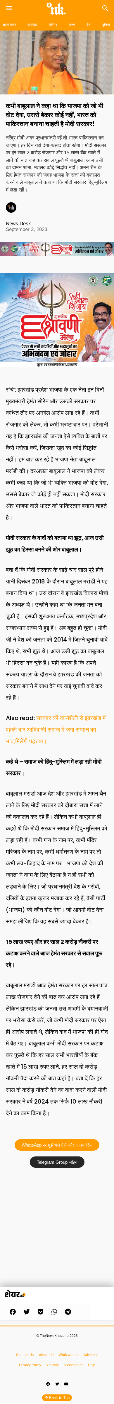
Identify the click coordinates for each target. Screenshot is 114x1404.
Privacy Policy (30, 1365)
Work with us (69, 1355)
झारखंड (32, 25)
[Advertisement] (57, 1230)
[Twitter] (57, 1384)
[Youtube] (66, 1384)
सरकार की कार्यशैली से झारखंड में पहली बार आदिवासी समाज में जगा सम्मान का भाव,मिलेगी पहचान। (56, 729)
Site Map (53, 1365)
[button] (13, 1312)
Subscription (74, 1365)
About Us (46, 1355)
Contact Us (25, 1355)
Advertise (91, 1355)
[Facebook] (48, 1384)
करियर (53, 25)
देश (89, 25)
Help (91, 1365)
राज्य (72, 25)
